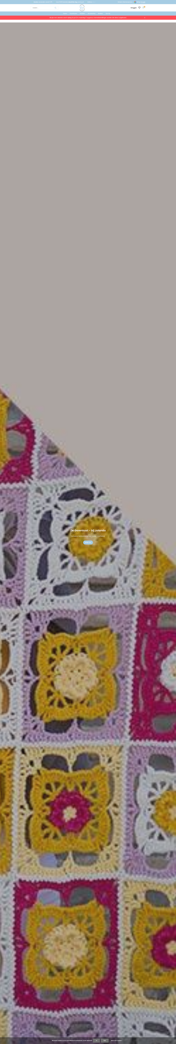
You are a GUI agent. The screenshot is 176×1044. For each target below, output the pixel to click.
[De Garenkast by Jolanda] (88, 7)
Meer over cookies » (116, 1040)
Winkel (120, 2)
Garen (65, 13)
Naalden (82, 13)
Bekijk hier (88, 542)
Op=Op (108, 13)
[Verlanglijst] (139, 8)
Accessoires (91, 13)
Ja (96, 1040)
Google (143, 2)
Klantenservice (127, 2)
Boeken (100, 13)
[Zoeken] (55, 8)
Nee (105, 1040)
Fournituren (73, 13)
